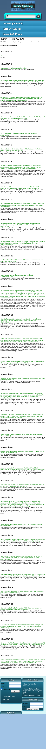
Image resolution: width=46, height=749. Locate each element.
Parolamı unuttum (8, 696)
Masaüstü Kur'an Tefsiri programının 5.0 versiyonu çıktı (32, 690)
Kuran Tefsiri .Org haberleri (29, 684)
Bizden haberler (12, 29)
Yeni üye (5, 699)
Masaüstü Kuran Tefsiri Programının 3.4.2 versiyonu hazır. (31, 697)
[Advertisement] (23, 731)
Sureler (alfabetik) (13, 23)
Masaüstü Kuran (12, 34)
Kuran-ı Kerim (8, 39)
